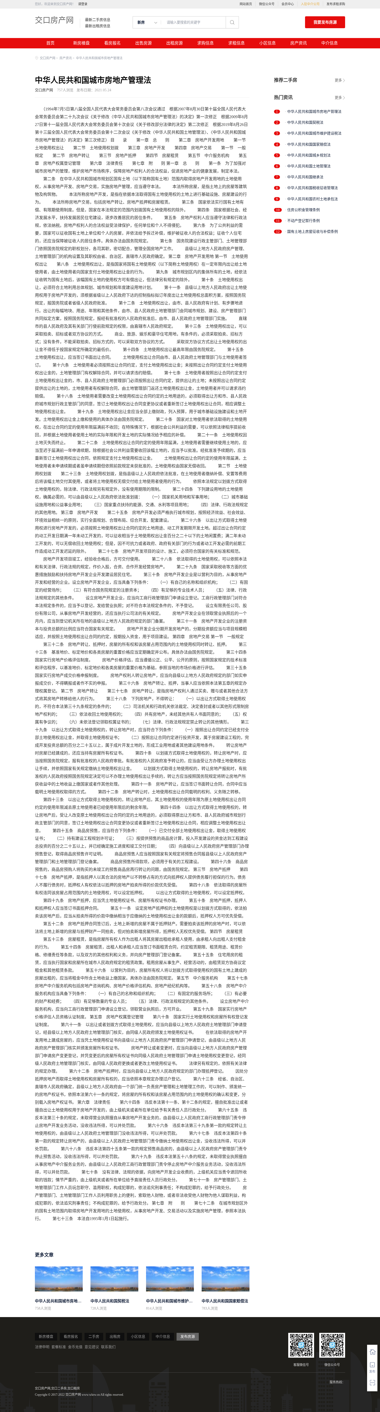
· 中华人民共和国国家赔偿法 (308, 144)
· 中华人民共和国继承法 (304, 177)
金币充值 (75, 1347)
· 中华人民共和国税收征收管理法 (311, 188)
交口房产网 (54, 20)
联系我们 (108, 1347)
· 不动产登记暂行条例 (302, 221)
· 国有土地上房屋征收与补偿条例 (311, 232)
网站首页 (246, 4)
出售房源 (143, 43)
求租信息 (236, 43)
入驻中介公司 (310, 4)
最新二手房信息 (97, 20)
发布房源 (187, 1337)
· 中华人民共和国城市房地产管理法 (313, 112)
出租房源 (174, 43)
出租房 (115, 1337)
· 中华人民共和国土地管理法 (308, 166)
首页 (50, 43)
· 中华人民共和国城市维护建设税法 (313, 133)
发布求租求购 (335, 4)
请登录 (82, 4)
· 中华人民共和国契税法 (304, 122)
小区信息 (267, 43)
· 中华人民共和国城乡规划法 (308, 155)
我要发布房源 (325, 22)
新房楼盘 (81, 43)
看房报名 (112, 43)
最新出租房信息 (97, 26)
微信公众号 (267, 4)
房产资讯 (298, 43)
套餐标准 (58, 1347)
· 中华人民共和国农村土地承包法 (311, 199)
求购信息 (205, 43)
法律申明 (42, 1347)
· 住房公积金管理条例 (302, 210)
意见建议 (92, 1347)
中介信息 (329, 43)
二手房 (93, 1337)
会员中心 (288, 4)
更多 (338, 80)
